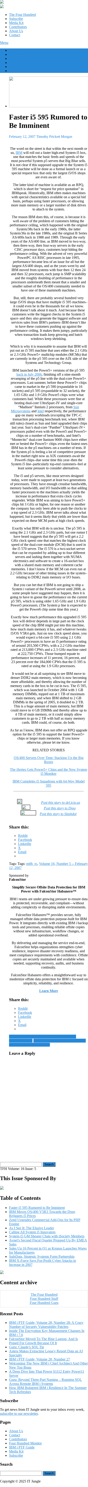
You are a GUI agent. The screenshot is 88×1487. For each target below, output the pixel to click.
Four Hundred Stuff (44, 1299)
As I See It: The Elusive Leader (31, 1228)
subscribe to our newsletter (19, 1413)
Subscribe (16, 19)
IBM (19, 153)
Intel (40, 411)
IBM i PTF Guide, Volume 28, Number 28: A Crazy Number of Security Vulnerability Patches (46, 1325)
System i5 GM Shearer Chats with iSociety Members (46, 1236)
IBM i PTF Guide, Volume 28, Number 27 (39, 1359)
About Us (16, 31)
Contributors (18, 27)
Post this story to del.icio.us (60, 802)
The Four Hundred (22, 15)
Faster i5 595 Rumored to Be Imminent (37, 1208)
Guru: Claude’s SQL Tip (26, 1347)
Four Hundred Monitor (25, 1443)
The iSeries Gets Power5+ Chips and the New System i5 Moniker (48, 772)
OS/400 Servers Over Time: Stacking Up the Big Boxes (48, 760)
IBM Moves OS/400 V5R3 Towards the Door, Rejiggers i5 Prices (47, 1043)
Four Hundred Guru (44, 1303)
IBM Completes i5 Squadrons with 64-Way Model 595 (49, 783)
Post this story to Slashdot (58, 814)
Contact (14, 35)
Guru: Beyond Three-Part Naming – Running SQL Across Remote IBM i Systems (45, 1382)
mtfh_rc (31, 864)
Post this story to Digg (60, 808)
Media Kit (16, 23)
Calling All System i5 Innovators (32, 1232)
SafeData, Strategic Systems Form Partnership (41, 1256)
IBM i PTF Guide (22, 1447)
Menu (4, 43)
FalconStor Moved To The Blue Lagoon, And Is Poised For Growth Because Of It (43, 1341)
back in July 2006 (29, 374)
